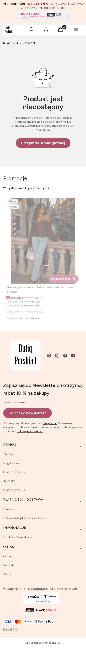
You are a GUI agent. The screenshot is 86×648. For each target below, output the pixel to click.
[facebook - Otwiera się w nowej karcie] (65, 355)
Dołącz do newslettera (27, 413)
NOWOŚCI (29, 43)
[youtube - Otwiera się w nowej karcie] (73, 355)
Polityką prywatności (30, 431)
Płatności (10, 509)
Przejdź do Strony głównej (43, 143)
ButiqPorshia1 (10, 43)
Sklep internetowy (41, 642)
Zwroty (8, 454)
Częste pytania (14, 472)
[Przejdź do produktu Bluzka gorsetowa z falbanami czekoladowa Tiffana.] (43, 241)
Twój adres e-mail (15, 402)
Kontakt (9, 481)
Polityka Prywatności (18, 537)
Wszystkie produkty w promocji (23, 188)
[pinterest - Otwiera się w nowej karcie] (49, 355)
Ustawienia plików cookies (23, 518)
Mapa (7, 574)
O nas (7, 556)
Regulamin (50, 423)
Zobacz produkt (60, 278)
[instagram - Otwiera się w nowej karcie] (57, 355)
